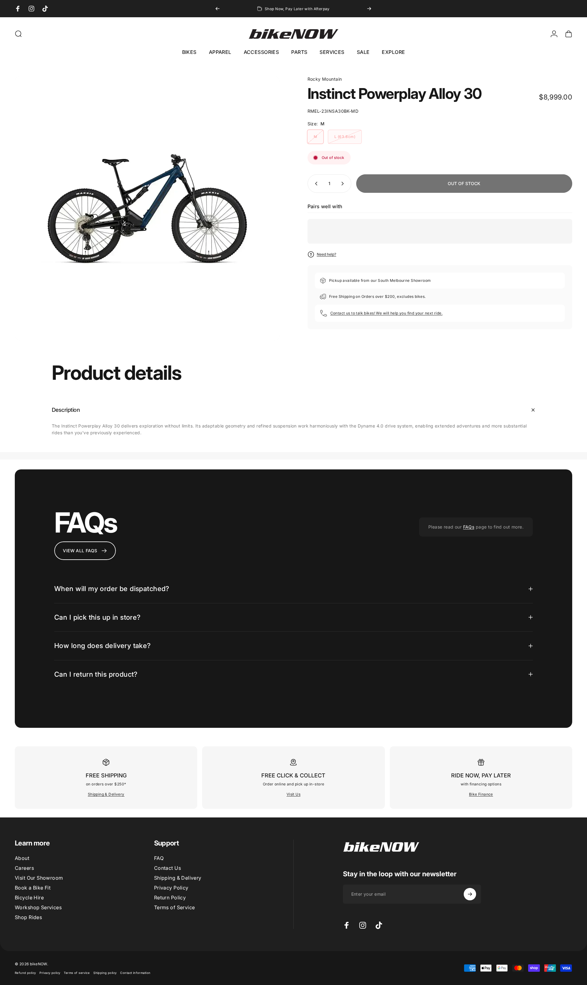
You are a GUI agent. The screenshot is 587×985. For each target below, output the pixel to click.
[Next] (369, 8)
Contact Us (167, 868)
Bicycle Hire (29, 897)
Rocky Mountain (325, 79)
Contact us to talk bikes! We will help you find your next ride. (386, 313)
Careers (24, 868)
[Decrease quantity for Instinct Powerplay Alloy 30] (315, 184)
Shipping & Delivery (106, 794)
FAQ (159, 858)
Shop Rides (28, 917)
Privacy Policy (171, 888)
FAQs (469, 526)
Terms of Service (174, 907)
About (22, 858)
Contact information (135, 973)
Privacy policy (49, 973)
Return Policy (170, 897)
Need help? (326, 254)
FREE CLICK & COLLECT (293, 775)
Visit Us (293, 794)
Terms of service (77, 973)
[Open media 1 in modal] (147, 208)
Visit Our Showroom (39, 878)
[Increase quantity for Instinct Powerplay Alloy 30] (344, 184)
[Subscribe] (470, 894)
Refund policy (25, 973)
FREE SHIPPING (106, 775)
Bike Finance (481, 794)
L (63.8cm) (344, 136)
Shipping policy (104, 973)
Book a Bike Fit (33, 888)
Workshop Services (38, 907)
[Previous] (217, 8)
